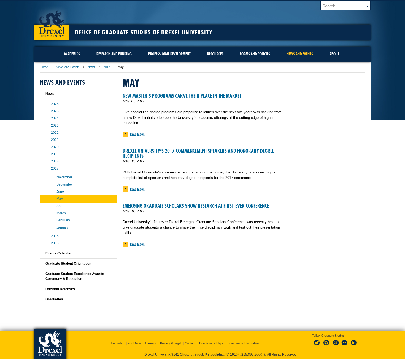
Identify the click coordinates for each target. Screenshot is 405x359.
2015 (55, 243)
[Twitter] (317, 345)
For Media (134, 343)
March (61, 213)
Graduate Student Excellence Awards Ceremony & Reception (74, 276)
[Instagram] (326, 345)
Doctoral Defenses (60, 289)
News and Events (68, 67)
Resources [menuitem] (215, 54)
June (60, 192)
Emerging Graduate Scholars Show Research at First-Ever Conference (196, 206)
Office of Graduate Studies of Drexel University (143, 32)
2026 (55, 104)
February (63, 220)
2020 (55, 147)
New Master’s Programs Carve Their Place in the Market (182, 96)
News (91, 67)
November (64, 177)
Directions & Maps (211, 343)
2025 (55, 111)
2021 (55, 140)
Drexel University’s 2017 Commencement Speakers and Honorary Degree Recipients (198, 153)
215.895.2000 (251, 355)
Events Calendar (58, 253)
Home (44, 67)
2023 (55, 125)
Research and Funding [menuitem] (114, 54)
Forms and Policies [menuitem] (255, 54)
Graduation (54, 299)
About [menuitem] (334, 54)
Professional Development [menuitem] (169, 54)
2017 (106, 67)
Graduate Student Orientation (68, 264)
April (59, 206)
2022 (55, 133)
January (62, 227)
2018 (55, 161)
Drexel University (51, 22)
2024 (55, 118)
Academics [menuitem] (72, 54)
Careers (150, 343)
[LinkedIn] (354, 345)
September (64, 184)
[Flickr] (345, 345)
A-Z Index (117, 343)
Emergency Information (243, 343)
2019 (55, 154)
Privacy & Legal (170, 343)
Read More (137, 134)
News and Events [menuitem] (300, 54)
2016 (55, 236)
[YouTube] (335, 345)
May (59, 199)
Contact (190, 343)
